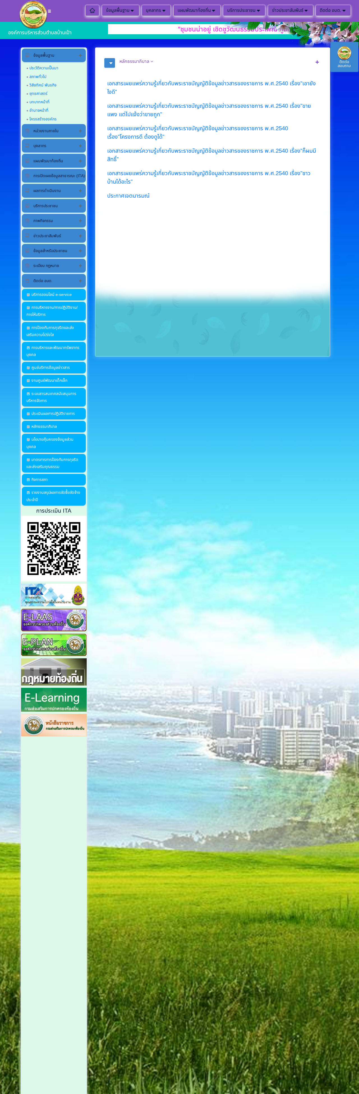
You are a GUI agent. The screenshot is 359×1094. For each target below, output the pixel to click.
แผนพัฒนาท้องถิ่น (194, 10)
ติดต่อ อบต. (330, 10)
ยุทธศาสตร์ (38, 93)
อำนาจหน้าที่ (39, 110)
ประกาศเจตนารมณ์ (128, 196)
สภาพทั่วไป (37, 76)
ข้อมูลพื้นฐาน (118, 10)
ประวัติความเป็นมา (43, 68)
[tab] (212, 63)
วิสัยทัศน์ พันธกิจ (42, 85)
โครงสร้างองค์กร (43, 119)
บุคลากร (153, 10)
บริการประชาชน (241, 10)
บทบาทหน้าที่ (39, 102)
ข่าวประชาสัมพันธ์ (287, 10)
